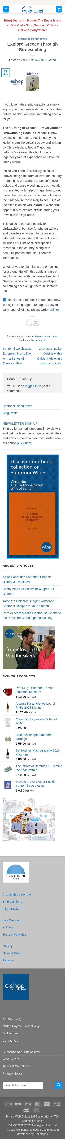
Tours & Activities (14, 934)
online (54, 309)
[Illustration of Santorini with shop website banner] (29, 819)
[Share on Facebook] (29, 323)
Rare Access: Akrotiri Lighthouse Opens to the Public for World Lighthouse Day (32, 615)
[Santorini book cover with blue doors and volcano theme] (33, 506)
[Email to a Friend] (36, 323)
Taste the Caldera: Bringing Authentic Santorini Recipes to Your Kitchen (28, 603)
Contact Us (10, 1040)
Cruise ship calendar (17, 894)
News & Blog (11, 953)
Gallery (7, 946)
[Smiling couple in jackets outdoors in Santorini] (29, 647)
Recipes (8, 960)
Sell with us (10, 1033)
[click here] (24, 443)
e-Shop (8, 927)
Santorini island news (32, 39)
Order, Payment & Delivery (21, 1026)
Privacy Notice (13, 1073)
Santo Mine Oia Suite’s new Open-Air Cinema (28, 591)
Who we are (11, 1059)
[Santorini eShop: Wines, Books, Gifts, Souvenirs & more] (32, 9)
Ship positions (12, 901)
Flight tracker (12, 908)
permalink (40, 340)
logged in (31, 386)
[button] (6, 9)
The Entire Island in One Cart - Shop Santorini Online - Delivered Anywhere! (32, 25)
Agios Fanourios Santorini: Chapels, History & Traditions (27, 579)
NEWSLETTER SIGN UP (20, 423)
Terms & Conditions (16, 1066)
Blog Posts (10, 413)
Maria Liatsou (47, 60)
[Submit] (58, 1085)
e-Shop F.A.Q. (12, 1019)
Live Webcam (12, 920)
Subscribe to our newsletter (21, 1052)
